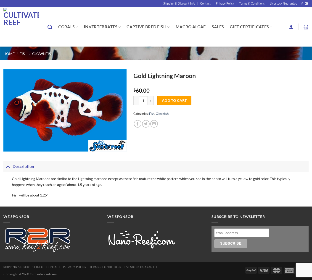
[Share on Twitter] (146, 124)
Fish (23, 53)
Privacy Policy (225, 3)
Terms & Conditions (252, 3)
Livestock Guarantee (283, 3)
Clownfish (42, 53)
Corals (66, 26)
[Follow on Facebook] (302, 3)
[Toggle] (7, 166)
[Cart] (306, 27)
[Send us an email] (306, 3)
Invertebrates (101, 26)
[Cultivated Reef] (22, 27)
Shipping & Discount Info (179, 3)
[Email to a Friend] (154, 124)
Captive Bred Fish (147, 26)
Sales (218, 26)
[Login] (291, 27)
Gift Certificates (249, 26)
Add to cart (174, 100)
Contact (205, 3)
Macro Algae (191, 26)
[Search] (50, 27)
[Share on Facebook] (137, 124)
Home (9, 53)
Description (23, 166)
